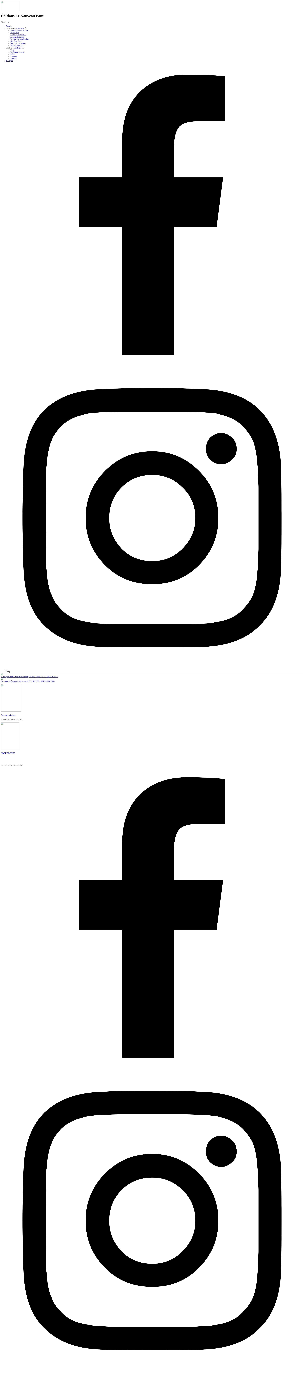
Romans (13, 59)
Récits (12, 54)
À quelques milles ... (18, 35)
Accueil (9, 26)
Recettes (13, 56)
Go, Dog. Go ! (15, 41)
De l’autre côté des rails (19, 30)
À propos (9, 61)
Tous (12, 50)
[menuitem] (154, 26)
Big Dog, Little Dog (18, 43)
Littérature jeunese (17, 52)
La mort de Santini (17, 37)
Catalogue (9, 48)
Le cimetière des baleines (19, 39)
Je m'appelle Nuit (16, 45)
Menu (3, 22)
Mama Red (14, 33)
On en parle (10, 28)
